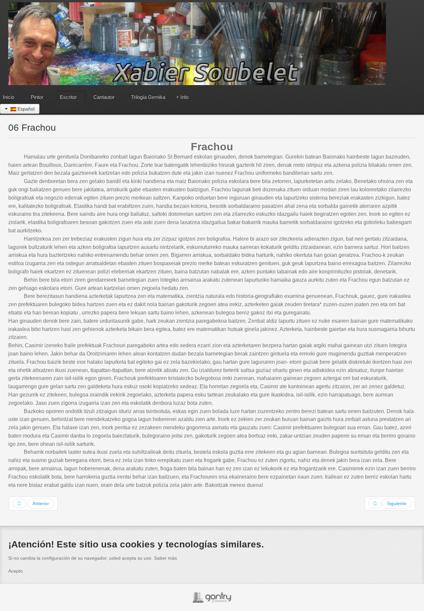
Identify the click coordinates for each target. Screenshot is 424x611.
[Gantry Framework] (212, 597)
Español (25, 109)
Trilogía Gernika (148, 97)
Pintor (37, 97)
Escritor (68, 97)
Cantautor (104, 97)
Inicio (8, 97)
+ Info (182, 97)
